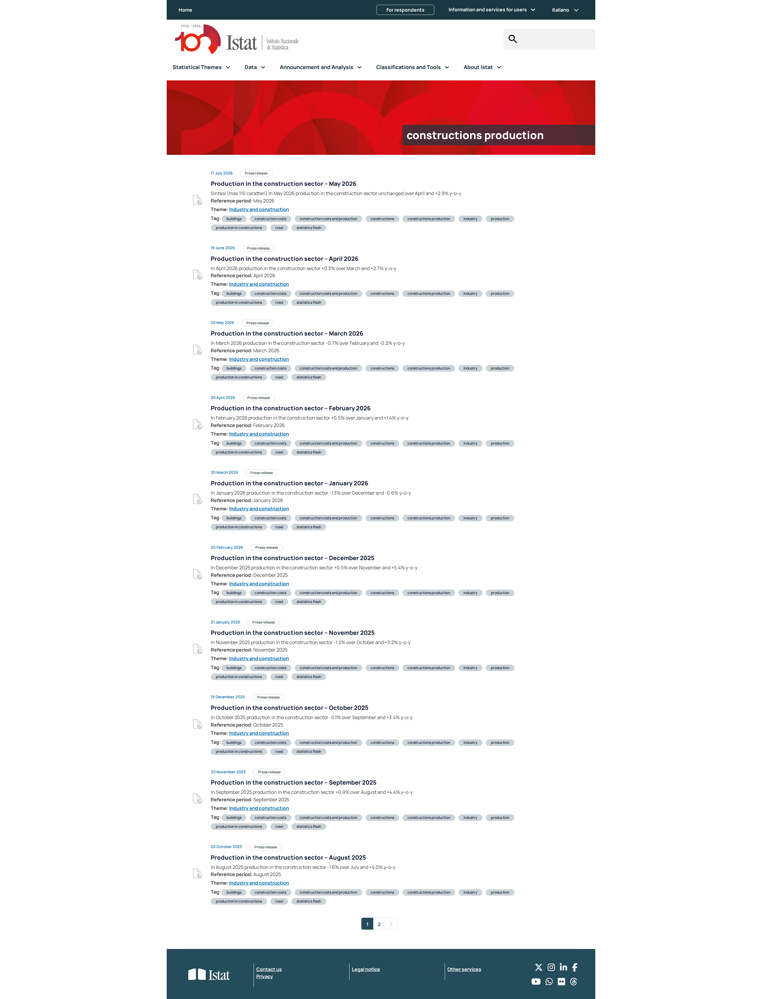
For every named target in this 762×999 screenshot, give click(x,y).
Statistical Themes (197, 67)
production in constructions (239, 227)
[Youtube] (536, 983)
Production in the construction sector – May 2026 (283, 184)
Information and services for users (488, 9)
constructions (382, 218)
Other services (464, 969)
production (500, 218)
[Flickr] (561, 983)
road (279, 227)
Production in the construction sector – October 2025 (289, 708)
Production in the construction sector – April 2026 (284, 259)
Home (185, 10)
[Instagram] (551, 969)
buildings (234, 218)
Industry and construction (259, 209)
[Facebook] (574, 969)
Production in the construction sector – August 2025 (288, 857)
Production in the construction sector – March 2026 (287, 333)
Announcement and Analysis (316, 67)
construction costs (270, 218)
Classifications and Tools (408, 67)
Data (251, 67)
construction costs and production (328, 218)
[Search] (511, 39)
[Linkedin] (563, 969)
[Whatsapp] (549, 983)
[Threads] (573, 983)
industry (470, 218)
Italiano (560, 10)
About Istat (478, 67)
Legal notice (366, 969)
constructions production (428, 218)
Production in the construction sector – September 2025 (294, 782)
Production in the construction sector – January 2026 (289, 483)
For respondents (405, 10)
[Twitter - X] (539, 969)
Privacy (264, 976)
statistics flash (308, 227)
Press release (256, 173)
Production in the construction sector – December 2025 (292, 558)
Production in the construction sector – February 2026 (291, 408)
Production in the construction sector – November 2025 (293, 633)
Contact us (269, 969)
